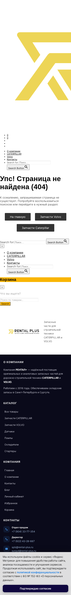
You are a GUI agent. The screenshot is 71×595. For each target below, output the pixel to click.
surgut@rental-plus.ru (24, 550)
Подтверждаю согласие (35, 588)
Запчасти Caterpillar (35, 228)
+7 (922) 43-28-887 (23, 541)
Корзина (9, 509)
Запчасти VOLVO (14, 424)
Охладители (11, 444)
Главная (9, 470)
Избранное (10, 503)
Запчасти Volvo (50, 217)
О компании (13, 151)
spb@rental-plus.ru (22, 547)
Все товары (11, 411)
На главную (18, 217)
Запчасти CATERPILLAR (18, 418)
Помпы (8, 438)
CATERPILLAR (14, 153)
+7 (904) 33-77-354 (23, 531)
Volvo (10, 156)
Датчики (9, 431)
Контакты (12, 159)
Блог (7, 489)
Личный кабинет (14, 496)
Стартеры (10, 451)
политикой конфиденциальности (38, 572)
